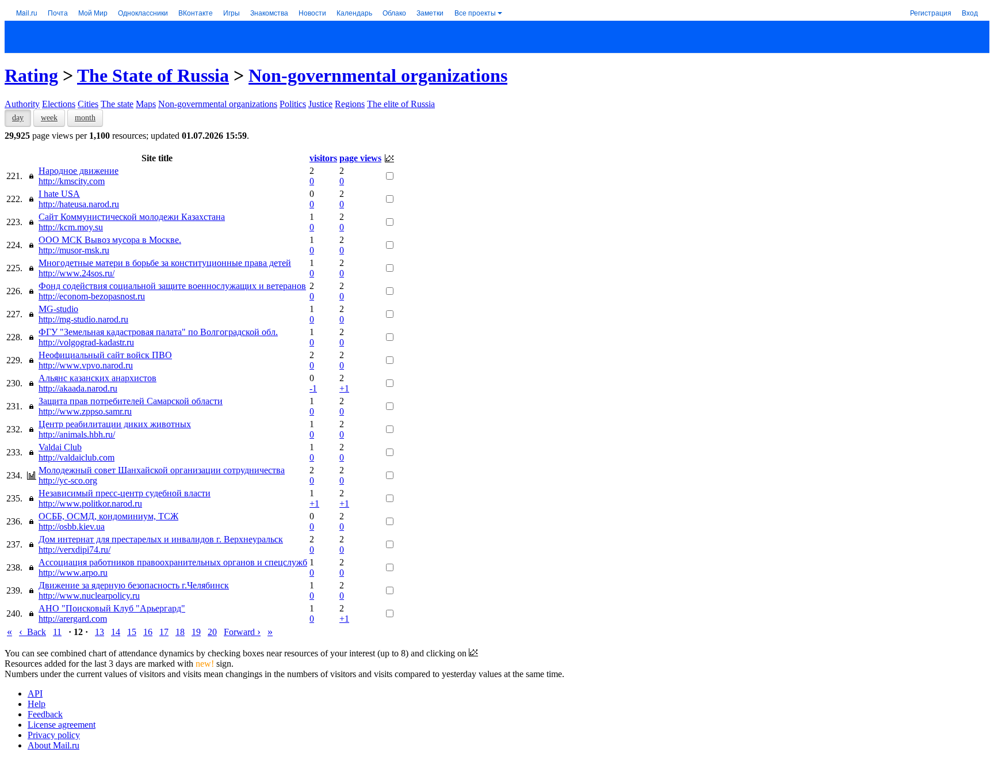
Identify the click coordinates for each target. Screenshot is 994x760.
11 (57, 632)
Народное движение (78, 171)
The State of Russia (153, 75)
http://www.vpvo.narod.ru (86, 365)
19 (196, 632)
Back (32, 632)
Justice (320, 104)
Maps (146, 104)
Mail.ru (26, 12)
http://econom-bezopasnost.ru (92, 296)
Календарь (354, 12)
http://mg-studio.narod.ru (83, 319)
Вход (970, 12)
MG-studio (58, 309)
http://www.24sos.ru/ (76, 273)
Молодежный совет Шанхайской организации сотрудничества (162, 470)
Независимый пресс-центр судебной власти (125, 493)
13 (99, 632)
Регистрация (930, 12)
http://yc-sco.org (68, 480)
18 (180, 632)
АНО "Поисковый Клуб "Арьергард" (112, 608)
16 (147, 632)
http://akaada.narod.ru (78, 388)
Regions (350, 104)
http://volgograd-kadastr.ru (86, 342)
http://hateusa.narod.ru (79, 204)
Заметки (430, 12)
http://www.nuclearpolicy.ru (89, 596)
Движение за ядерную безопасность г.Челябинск (134, 585)
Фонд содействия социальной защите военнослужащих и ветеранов (172, 286)
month (85, 117)
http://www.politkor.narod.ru (90, 503)
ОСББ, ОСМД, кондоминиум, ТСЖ (108, 516)
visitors (323, 158)
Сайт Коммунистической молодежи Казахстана (132, 217)
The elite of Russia (401, 104)
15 (131, 632)
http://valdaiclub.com (76, 457)
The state (117, 104)
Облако (394, 12)
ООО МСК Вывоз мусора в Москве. (110, 240)
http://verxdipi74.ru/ (74, 549)
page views (360, 158)
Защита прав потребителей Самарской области (131, 401)
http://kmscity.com (72, 181)
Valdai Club (60, 447)
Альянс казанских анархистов (97, 378)
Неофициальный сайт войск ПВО (105, 355)
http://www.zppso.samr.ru (85, 411)
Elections (58, 104)
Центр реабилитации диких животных (115, 424)
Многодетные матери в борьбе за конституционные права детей (165, 263)
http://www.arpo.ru (73, 572)
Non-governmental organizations (377, 75)
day (18, 117)
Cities (88, 104)
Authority (22, 104)
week (49, 117)
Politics (293, 104)
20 (212, 632)
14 (115, 632)
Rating (31, 75)
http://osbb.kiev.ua (72, 526)
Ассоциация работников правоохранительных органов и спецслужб (173, 562)
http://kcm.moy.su (71, 227)
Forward (242, 632)
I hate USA (59, 194)
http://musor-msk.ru (74, 250)
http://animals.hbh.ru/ (77, 434)
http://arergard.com (73, 619)
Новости (312, 12)
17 (164, 632)
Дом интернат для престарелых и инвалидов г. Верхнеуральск (161, 539)
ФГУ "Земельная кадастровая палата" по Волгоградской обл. (158, 332)
